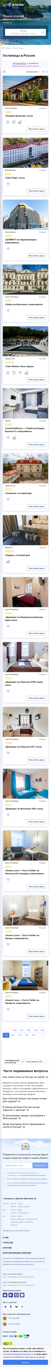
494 (26, 1035)
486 (15, 1030)
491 (6, 1035)
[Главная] (4, 48)
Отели (8, 48)
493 (19, 1035)
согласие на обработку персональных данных (24, 1357)
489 (35, 1030)
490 (42, 1030)
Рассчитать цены (36, 129)
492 (12, 1035)
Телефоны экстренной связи (16, 1230)
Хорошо (25, 1362)
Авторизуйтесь (19, 63)
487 (21, 1030)
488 (28, 1030)
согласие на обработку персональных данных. (29, 1179)
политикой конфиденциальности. (33, 1175)
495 (33, 1035)
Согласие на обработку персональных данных (24, 1258)
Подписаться (40, 1165)
